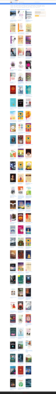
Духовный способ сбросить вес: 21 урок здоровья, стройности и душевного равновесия (29, 57)
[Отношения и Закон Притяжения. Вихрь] (20, 221)
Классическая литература (38, 5)
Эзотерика (37, 7)
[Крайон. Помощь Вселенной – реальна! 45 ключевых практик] (20, 106)
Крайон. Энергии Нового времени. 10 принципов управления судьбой (28, 285)
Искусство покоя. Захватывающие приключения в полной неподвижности (29, 20)
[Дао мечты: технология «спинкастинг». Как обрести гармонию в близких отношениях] (13, 309)
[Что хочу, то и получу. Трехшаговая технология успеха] (13, 374)
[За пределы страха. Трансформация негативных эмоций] (21, 270)
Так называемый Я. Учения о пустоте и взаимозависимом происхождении (21, 337)
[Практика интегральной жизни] (13, 296)
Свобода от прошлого (20, 259)
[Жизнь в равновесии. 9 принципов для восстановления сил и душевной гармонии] (29, 348)
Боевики (14, 5)
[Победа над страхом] (13, 283)
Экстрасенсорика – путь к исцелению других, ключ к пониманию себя (13, 158)
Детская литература (23, 5)
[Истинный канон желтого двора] (28, 221)
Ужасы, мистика (27, 7)
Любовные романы (25, 6)
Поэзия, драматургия (39, 6)
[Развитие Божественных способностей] (28, 119)
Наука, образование (30, 6)
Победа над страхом (12, 284)
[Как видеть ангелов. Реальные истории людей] (28, 270)
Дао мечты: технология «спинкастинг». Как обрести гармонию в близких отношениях (13, 311)
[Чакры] (28, 374)
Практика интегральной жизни (13, 297)
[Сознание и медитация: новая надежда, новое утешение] (13, 131)
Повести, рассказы (34, 6)
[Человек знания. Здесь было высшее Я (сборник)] (13, 221)
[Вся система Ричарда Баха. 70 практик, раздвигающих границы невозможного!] (13, 270)
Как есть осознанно (20, 323)
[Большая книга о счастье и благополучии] (29, 31)
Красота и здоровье (16, 6)
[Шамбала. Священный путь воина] (13, 93)
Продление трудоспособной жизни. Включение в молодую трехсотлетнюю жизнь (21, 376)
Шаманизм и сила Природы (29, 170)
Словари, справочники (18, 7)
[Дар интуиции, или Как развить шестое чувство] (28, 309)
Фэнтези (34, 7)
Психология (43, 5)
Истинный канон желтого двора (29, 222)
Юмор (39, 7)
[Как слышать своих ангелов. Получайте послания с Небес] (12, 31)
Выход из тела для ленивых (13, 170)
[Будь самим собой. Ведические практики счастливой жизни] (20, 31)
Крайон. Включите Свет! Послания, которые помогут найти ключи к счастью (21, 311)
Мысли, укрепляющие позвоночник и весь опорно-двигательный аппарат (29, 247)
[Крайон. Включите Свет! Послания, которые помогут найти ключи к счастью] (20, 309)
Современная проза (23, 7)
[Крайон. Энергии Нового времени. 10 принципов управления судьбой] (28, 283)
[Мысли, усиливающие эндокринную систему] (28, 131)
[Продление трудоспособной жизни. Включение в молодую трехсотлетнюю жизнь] (20, 374)
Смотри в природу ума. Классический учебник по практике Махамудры (28, 210)
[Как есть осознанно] (20, 322)
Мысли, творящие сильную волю (29, 144)
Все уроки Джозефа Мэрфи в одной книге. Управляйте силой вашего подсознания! (13, 350)
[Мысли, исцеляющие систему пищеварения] (20, 119)
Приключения (43, 6)
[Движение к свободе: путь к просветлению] (21, 283)
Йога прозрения (19, 69)
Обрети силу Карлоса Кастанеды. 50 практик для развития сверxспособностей (21, 82)
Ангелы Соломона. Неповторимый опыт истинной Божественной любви (29, 183)
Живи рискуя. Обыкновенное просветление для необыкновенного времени (29, 95)
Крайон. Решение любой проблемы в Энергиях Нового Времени (13, 324)
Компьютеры (11, 6)
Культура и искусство (20, 6)
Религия (15, 7)
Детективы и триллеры (18, 5)
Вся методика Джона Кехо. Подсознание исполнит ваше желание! (13, 389)
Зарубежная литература (33, 5)
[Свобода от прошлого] (21, 258)
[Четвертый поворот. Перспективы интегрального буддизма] (20, 131)
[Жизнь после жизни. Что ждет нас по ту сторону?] (20, 93)
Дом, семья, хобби (28, 5)
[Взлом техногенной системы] (28, 106)
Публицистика (11, 7)
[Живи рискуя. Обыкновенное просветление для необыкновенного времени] (28, 93)
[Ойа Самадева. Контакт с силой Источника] (13, 258)
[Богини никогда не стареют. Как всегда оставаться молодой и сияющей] (13, 106)
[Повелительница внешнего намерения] (28, 233)
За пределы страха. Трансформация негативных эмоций (21, 272)
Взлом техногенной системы (29, 107)
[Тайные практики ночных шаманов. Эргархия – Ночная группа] (13, 194)
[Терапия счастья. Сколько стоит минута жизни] (20, 233)
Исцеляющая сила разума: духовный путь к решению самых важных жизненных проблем (13, 20)
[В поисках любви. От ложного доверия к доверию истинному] (12, 233)
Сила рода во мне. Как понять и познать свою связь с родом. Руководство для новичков (21, 298)
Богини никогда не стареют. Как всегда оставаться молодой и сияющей (13, 108)
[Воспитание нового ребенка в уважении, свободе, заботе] (12, 119)
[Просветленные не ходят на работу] (20, 348)
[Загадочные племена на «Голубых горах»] (13, 143)
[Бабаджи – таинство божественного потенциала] (28, 258)
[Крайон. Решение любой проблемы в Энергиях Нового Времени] (13, 322)
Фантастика (31, 7)
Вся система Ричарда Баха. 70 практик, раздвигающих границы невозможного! (13, 272)
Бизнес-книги (11, 5)
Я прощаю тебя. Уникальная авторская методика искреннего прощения (21, 210)
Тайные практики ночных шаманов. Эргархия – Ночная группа (13, 196)
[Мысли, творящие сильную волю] (28, 143)
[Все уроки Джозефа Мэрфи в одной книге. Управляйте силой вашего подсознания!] (12, 348)
